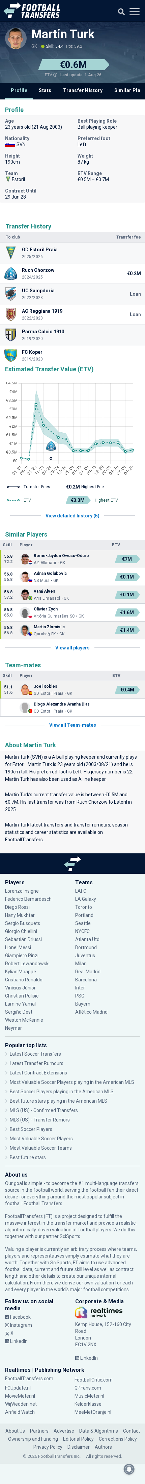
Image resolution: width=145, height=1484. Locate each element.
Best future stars (28, 1157)
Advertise (64, 1431)
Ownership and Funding (33, 1439)
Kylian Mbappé (21, 971)
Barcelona (86, 979)
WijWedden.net (21, 1404)
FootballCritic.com (94, 1380)
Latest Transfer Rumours (36, 1063)
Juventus (85, 955)
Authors (103, 1447)
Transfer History (83, 90)
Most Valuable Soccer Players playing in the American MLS (72, 1082)
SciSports (70, 1236)
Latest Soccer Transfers (35, 1054)
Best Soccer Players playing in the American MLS (62, 1091)
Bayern (82, 1004)
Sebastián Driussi (24, 939)
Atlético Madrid (91, 1012)
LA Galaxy (85, 899)
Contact (131, 1431)
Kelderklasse (88, 1404)
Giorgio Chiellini (21, 931)
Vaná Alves (44, 591)
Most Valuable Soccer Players (41, 1138)
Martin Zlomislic (49, 627)
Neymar (13, 1028)
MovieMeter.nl (20, 1396)
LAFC (80, 891)
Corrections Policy (118, 1439)
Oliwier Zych (46, 609)
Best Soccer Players (31, 1129)
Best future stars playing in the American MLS (58, 1101)
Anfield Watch (20, 1412)
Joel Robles (45, 686)
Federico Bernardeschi (29, 899)
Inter (80, 987)
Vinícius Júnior (20, 987)
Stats (45, 90)
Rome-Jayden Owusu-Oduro (61, 555)
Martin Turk (62, 34)
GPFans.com (88, 1388)
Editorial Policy (78, 1439)
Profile (19, 90)
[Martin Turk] (16, 38)
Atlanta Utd (87, 939)
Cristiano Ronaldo (23, 979)
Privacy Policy (47, 1447)
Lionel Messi (18, 947)
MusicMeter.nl (89, 1396)
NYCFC (82, 931)
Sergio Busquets (22, 923)
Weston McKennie (24, 1020)
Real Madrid (87, 971)
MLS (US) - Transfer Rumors (40, 1119)
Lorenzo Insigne (22, 891)
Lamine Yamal (20, 1004)
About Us (15, 1431)
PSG (79, 996)
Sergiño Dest (18, 1012)
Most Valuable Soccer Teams (41, 1148)
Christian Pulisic (21, 996)
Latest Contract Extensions (38, 1072)
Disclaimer (78, 1447)
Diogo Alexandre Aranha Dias (62, 704)
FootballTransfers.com (29, 1378)
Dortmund (86, 947)
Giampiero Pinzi (21, 955)
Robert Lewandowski (27, 963)
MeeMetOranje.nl (93, 1412)
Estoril (19, 764)
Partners (39, 1431)
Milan (81, 963)
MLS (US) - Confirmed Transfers (44, 1110)
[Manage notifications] (129, 1469)
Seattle (83, 923)
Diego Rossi (17, 907)
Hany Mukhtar (20, 915)
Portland (84, 915)
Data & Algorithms (98, 1431)
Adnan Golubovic (50, 573)
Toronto (83, 907)
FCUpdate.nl (18, 1388)
